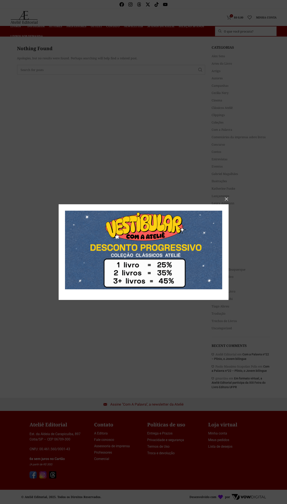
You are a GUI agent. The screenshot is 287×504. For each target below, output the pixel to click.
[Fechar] (226, 199)
